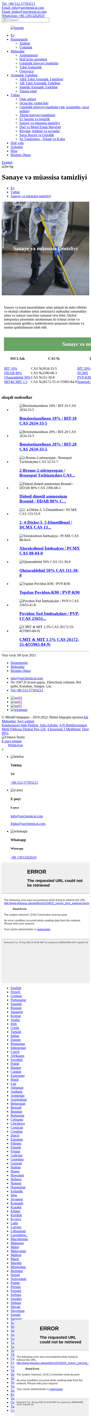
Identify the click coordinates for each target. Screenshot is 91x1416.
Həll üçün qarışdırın (33, 59)
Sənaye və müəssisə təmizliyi (39, 123)
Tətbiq (15, 95)
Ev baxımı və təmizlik (34, 119)
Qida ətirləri (27, 99)
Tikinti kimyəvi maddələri (37, 115)
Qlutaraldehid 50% (17, 377)
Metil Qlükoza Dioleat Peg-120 (24, 729)
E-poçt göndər (12, 741)
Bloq (14, 151)
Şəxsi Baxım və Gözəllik (36, 135)
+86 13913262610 (23, 857)
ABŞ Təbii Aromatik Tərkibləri (41, 79)
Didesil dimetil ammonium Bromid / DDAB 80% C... (43, 498)
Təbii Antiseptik (30, 67)
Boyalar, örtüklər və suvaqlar (39, 131)
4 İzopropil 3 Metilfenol (63, 729)
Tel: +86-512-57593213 (18, 4)
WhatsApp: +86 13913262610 (23, 15)
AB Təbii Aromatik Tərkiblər (39, 83)
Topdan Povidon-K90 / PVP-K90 (49, 592)
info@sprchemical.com (27, 678)
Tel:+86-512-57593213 (27, 690)
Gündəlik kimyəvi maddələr (38, 63)
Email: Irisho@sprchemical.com (24, 12)
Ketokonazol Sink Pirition (20, 725)
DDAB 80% (13, 373)
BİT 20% (83, 368)
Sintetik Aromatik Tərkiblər (38, 87)
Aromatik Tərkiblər (24, 75)
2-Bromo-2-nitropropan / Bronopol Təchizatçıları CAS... (47, 473)
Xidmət (24, 43)
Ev (13, 35)
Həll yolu (17, 143)
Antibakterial (28, 55)
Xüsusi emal (28, 91)
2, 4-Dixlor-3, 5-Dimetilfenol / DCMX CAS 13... (45, 525)
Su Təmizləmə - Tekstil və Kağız (42, 139)
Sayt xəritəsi (25, 721)
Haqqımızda (19, 39)
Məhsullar (18, 51)
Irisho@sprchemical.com (28, 824)
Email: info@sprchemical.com (23, 8)
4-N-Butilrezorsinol (73, 725)
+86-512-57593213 (24, 782)
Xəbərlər (17, 147)
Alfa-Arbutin (49, 725)
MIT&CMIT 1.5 (15, 382)
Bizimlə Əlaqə (21, 155)
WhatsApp (15, 745)
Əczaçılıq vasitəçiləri (33, 103)
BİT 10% (10, 368)
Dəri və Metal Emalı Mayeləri (40, 127)
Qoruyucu (26, 71)
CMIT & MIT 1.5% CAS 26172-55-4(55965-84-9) (49, 642)
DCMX (82, 373)
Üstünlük (25, 47)
